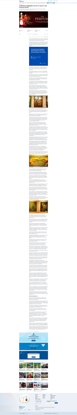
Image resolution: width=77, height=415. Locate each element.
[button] (44, 34)
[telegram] (35, 331)
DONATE (33, 340)
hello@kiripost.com (38, 409)
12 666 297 (38, 408)
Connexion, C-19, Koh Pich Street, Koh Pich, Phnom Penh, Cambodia (44, 407)
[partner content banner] (38, 56)
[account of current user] (55, 2)
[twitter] (32, 331)
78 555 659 (42, 408)
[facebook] (31, 331)
